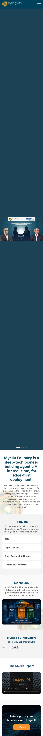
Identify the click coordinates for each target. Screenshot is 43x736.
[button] (21, 539)
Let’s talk (21, 727)
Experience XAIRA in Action (19, 243)
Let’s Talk (10, 251)
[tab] (17, 447)
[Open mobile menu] (39, 4)
